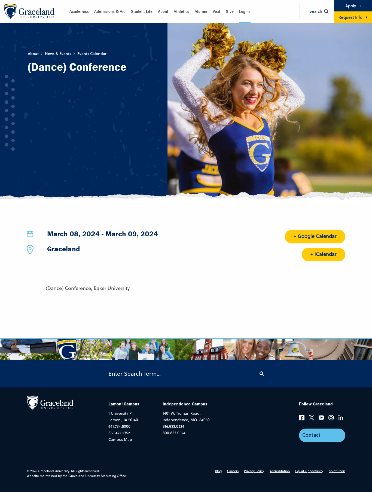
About (163, 11)
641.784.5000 (119, 426)
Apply (350, 6)
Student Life (142, 11)
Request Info (350, 17)
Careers (233, 471)
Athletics (181, 11)
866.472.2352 (119, 433)
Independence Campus (185, 404)
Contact (311, 434)
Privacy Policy (254, 471)
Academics (79, 11)
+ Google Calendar (315, 236)
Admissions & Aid (110, 11)
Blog (218, 471)
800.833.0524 (174, 433)
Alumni (201, 11)
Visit (216, 11)
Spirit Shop (337, 471)
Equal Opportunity (309, 471)
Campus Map (120, 439)
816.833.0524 (173, 426)
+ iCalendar (323, 254)
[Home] (50, 402)
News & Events (58, 53)
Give (230, 11)
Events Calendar (91, 53)
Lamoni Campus (123, 404)
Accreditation (280, 471)
